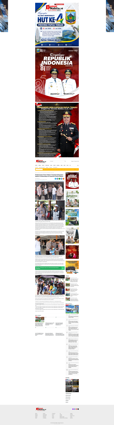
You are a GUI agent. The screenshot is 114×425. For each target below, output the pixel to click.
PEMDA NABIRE (62, 416)
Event (64, 165)
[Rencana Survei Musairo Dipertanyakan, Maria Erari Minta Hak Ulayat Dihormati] (50, 329)
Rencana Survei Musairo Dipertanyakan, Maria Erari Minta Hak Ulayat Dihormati (49, 334)
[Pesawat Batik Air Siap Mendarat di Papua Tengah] (72, 309)
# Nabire (67, 402)
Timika (71, 416)
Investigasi (47, 165)
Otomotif (53, 413)
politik (43, 165)
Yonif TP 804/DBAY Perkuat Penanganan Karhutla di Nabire (39, 334)
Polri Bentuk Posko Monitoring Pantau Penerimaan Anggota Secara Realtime (75, 389)
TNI (70, 165)
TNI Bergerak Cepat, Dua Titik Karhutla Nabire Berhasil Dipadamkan (66, 169)
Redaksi (47, 167)
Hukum (54, 165)
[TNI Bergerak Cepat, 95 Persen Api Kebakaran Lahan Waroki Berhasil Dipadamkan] (60, 329)
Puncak (71, 414)
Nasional (58, 165)
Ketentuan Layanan (42, 167)
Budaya (38, 172)
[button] (78, 165)
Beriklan (50, 167)
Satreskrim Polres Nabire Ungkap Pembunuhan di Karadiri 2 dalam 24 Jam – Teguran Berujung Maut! (73, 335)
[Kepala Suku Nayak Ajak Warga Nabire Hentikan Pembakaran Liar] (60, 319)
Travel (61, 414)
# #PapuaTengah (68, 395)
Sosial (51, 165)
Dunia (61, 165)
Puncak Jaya (72, 415)
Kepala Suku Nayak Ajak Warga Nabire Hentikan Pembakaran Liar (59, 324)
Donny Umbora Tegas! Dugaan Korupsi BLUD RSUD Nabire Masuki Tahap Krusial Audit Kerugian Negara (75, 382)
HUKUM (61, 415)
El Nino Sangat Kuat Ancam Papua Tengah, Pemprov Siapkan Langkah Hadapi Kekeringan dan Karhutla (39, 324)
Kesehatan (49, 172)
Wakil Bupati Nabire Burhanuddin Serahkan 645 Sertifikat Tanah (68, 383)
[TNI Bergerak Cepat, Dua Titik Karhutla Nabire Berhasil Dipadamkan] (50, 319)
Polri (67, 165)
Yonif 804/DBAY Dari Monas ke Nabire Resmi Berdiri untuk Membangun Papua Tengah (73, 341)
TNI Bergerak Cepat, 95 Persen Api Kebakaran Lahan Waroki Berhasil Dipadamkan (60, 334)
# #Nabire (67, 400)
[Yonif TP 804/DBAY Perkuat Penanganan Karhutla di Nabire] (39, 329)
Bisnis (36, 413)
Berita (36, 165)
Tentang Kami (55, 167)
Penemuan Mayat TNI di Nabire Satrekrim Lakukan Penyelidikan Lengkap (73, 322)
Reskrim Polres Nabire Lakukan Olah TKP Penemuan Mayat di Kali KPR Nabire (73, 359)
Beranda (36, 167)
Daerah (40, 165)
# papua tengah (68, 398)
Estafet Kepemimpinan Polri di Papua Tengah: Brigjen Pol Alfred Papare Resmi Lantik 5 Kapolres (73, 353)
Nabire (71, 413)
